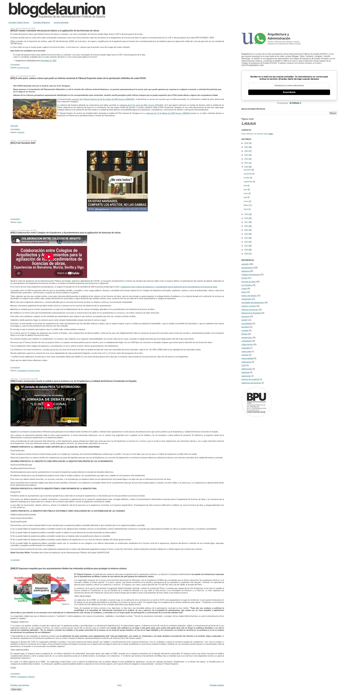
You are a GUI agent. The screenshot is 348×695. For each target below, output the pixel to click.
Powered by (282, 103)
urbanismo (20, 132)
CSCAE (244, 278)
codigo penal (246, 351)
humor (19, 222)
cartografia (245, 348)
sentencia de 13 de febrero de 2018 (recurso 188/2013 (168, 113)
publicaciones (246, 369)
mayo (246, 193)
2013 (246, 238)
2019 (246, 214)
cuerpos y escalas (248, 306)
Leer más (14, 126)
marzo (246, 201)
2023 (246, 155)
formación (245, 316)
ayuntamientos (22, 370)
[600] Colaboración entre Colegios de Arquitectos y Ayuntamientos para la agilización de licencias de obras (65, 232)
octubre (247, 178)
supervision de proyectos (251, 383)
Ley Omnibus (246, 285)
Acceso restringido (61, 22)
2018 (246, 218)
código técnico (247, 344)
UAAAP (244, 320)
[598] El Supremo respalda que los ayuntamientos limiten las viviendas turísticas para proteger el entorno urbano (68, 568)
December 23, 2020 (48, 61)
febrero (247, 205)
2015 (246, 230)
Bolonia (244, 334)
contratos (245, 355)
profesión (245, 264)
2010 (246, 250)
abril (245, 197)
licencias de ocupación (250, 379)
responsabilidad (247, 358)
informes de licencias (249, 310)
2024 (246, 151)
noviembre (248, 174)
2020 (246, 167)
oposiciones (246, 376)
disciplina (245, 327)
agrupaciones (246, 338)
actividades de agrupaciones (252, 303)
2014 (246, 234)
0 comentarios (15, 64)
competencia (246, 341)
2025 (246, 147)
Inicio (119, 685)
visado (244, 289)
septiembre (248, 182)
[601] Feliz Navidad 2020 (22, 143)
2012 (246, 242)
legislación (245, 372)
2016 (246, 226)
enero (246, 209)
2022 (246, 159)
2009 (246, 254)
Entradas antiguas (217, 685)
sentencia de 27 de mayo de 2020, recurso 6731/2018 (141, 105)
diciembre (248, 170)
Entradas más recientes (19, 685)
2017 (246, 222)
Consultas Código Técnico (18, 22)
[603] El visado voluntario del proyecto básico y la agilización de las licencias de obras (54, 30)
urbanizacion (246, 362)
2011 (246, 246)
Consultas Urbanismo (41, 22)
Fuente (13, 668)
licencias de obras (23, 67)
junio (246, 189)
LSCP (243, 365)
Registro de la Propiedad (251, 313)
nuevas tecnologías (249, 296)
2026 (246, 143)
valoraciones (246, 299)
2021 (246, 163)
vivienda (244, 330)
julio (245, 186)
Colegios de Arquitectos (250, 275)
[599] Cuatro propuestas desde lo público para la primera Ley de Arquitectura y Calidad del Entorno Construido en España (73, 381)
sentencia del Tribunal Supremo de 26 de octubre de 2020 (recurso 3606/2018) (103, 99)
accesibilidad (246, 324)
